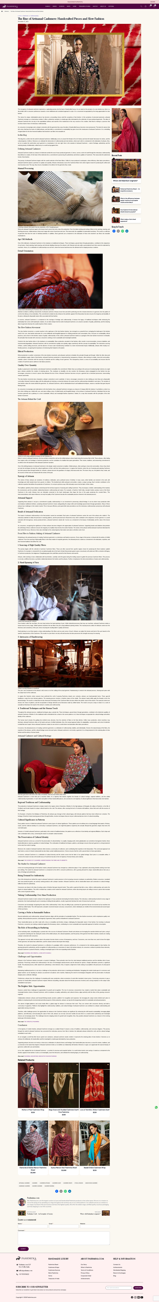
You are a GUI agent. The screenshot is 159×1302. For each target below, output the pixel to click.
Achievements (85, 1278)
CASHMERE (34, 1183)
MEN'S (68, 6)
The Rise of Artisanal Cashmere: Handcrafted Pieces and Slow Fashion (27, 11)
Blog (114, 1276)
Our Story (84, 1264)
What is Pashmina (86, 1267)
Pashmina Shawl (53, 1264)
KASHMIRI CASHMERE (37, 1186)
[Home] (2, 11)
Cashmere (25, 15)
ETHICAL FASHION (79, 1183)
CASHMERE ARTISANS (45, 1183)
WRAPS (55, 6)
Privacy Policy (85, 1273)
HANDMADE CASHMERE (24, 1186)
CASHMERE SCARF (56, 1183)
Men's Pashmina (53, 1273)
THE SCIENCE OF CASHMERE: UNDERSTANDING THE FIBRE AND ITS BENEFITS (45, 860)
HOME (74, 6)
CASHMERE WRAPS (67, 1183)
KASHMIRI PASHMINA (49, 1186)
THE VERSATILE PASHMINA (31, 1021)
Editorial (7, 11)
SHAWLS (47, 6)
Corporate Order (86, 1276)
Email (51, 1224)
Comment (21, 1230)
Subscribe (138, 1288)
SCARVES (61, 6)
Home (50, 1276)
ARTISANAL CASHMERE (24, 1183)
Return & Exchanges (119, 1273)
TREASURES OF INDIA (84, 6)
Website (82, 1224)
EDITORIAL (111, 6)
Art (20, 15)
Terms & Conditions (87, 1270)
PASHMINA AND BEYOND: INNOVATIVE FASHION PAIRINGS (40, 1056)
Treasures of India (53, 1278)
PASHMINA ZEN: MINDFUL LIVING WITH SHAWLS (37, 953)
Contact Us (116, 1264)
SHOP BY (95, 6)
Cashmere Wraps (53, 1267)
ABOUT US (103, 6)
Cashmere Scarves (54, 1270)
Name (20, 1224)
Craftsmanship (34, 15)
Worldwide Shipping (119, 1270)
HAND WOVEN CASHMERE (91, 1183)
